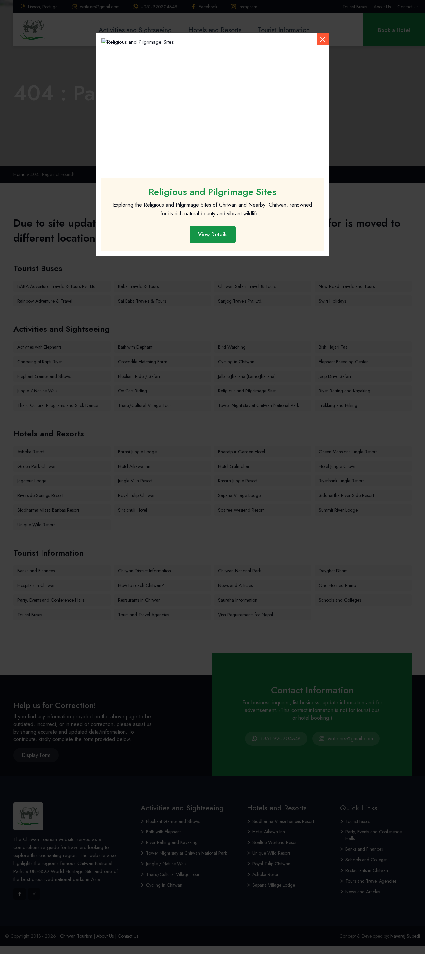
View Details (212, 234)
